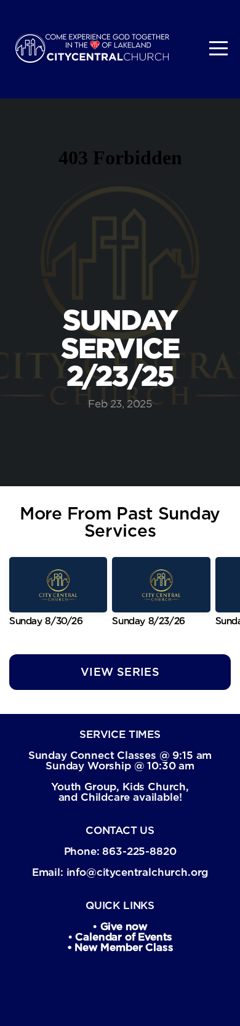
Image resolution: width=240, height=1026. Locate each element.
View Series (120, 671)
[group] (58, 596)
